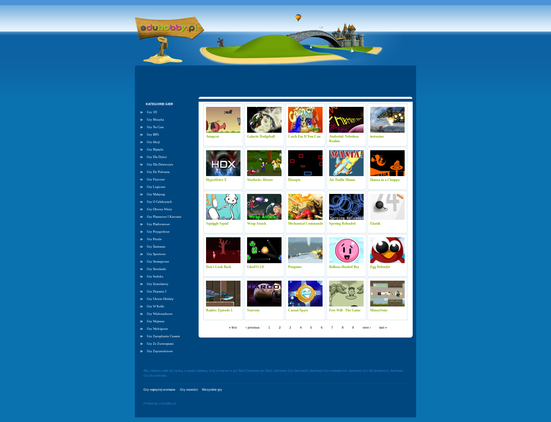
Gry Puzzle (154, 239)
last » (383, 327)
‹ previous (253, 327)
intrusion (377, 136)
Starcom (253, 310)
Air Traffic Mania (342, 180)
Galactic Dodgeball (261, 136)
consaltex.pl (167, 403)
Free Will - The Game (344, 310)
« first (233, 327)
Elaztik (375, 223)
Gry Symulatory (157, 284)
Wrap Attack (256, 223)
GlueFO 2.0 (255, 267)
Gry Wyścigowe (157, 328)
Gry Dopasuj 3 (156, 291)
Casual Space (298, 310)
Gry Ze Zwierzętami (160, 343)
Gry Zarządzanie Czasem (163, 336)
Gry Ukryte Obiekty (160, 298)
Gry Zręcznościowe (160, 351)
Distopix (294, 180)
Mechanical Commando (305, 223)
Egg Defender (380, 267)
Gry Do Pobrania (158, 172)
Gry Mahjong (156, 194)
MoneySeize (378, 310)
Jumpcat (212, 136)
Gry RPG (153, 134)
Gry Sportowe (156, 254)
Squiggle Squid (217, 223)
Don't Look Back (218, 267)
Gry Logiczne (156, 186)
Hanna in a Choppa (384, 180)
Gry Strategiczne (158, 261)
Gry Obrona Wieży (159, 209)
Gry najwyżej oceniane (159, 389)
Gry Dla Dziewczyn (160, 164)
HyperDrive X (216, 180)
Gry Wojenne (155, 321)
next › (367, 327)
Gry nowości (189, 389)
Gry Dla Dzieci (157, 157)
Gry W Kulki (155, 306)
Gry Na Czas (155, 127)
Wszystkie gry (212, 389)
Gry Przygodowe (158, 231)
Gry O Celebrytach (159, 201)
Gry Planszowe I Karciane (164, 216)
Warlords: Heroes (260, 180)
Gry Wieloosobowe (159, 313)
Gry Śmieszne (156, 246)
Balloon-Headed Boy (344, 267)
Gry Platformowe (158, 224)
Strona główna (170, 20)
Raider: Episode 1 (219, 310)
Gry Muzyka (155, 119)
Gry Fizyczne (156, 179)
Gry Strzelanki (156, 269)
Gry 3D (152, 112)
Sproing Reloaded (342, 223)
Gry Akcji (153, 142)
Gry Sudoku (155, 276)
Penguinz (295, 267)
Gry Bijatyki (155, 149)
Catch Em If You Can (304, 136)
